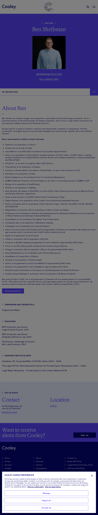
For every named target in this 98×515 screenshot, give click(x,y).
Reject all (46, 500)
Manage (46, 493)
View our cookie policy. (35, 487)
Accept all (46, 508)
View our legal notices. (53, 487)
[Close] (92, 475)
